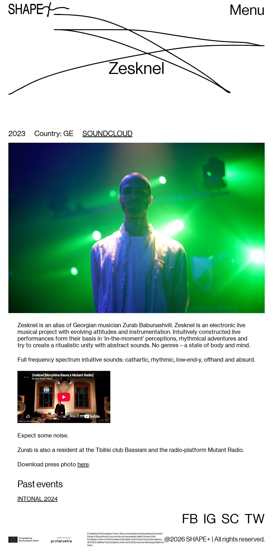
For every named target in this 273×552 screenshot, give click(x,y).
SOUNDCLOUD (107, 134)
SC (230, 519)
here (83, 464)
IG (209, 519)
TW (255, 519)
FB (190, 519)
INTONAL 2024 (37, 498)
